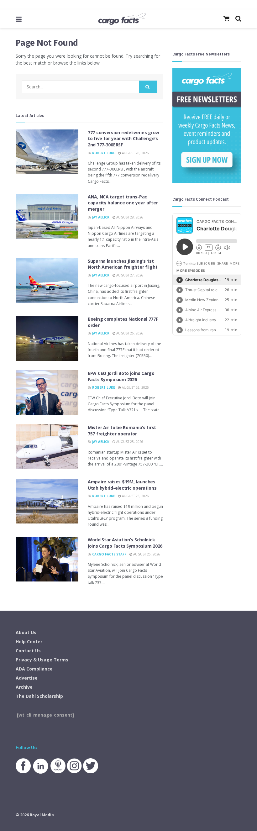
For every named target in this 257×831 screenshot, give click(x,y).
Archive (24, 687)
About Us (26, 632)
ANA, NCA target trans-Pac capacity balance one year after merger (123, 203)
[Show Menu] (19, 18)
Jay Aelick (100, 217)
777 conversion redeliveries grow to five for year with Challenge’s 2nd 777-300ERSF (123, 138)
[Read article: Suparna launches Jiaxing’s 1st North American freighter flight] (47, 280)
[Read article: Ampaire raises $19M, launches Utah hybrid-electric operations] (47, 501)
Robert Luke (103, 153)
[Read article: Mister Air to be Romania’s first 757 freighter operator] (47, 446)
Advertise (27, 678)
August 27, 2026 (129, 275)
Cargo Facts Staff (109, 554)
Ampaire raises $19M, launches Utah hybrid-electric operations (122, 485)
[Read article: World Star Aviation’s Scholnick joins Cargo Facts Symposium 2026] (47, 559)
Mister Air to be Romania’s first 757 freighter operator (122, 430)
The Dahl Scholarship (39, 696)
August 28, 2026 (135, 153)
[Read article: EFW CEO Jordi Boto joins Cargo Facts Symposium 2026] (47, 392)
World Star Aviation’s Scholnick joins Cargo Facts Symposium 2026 (125, 543)
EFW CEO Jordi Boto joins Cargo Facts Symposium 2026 (121, 376)
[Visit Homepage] (121, 19)
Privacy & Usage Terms (42, 660)
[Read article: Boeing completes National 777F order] (47, 338)
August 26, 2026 (129, 333)
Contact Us (28, 651)
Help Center (29, 641)
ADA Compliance (34, 669)
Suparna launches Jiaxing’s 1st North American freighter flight (122, 264)
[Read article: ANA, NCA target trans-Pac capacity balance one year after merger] (47, 216)
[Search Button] (148, 87)
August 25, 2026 (129, 441)
